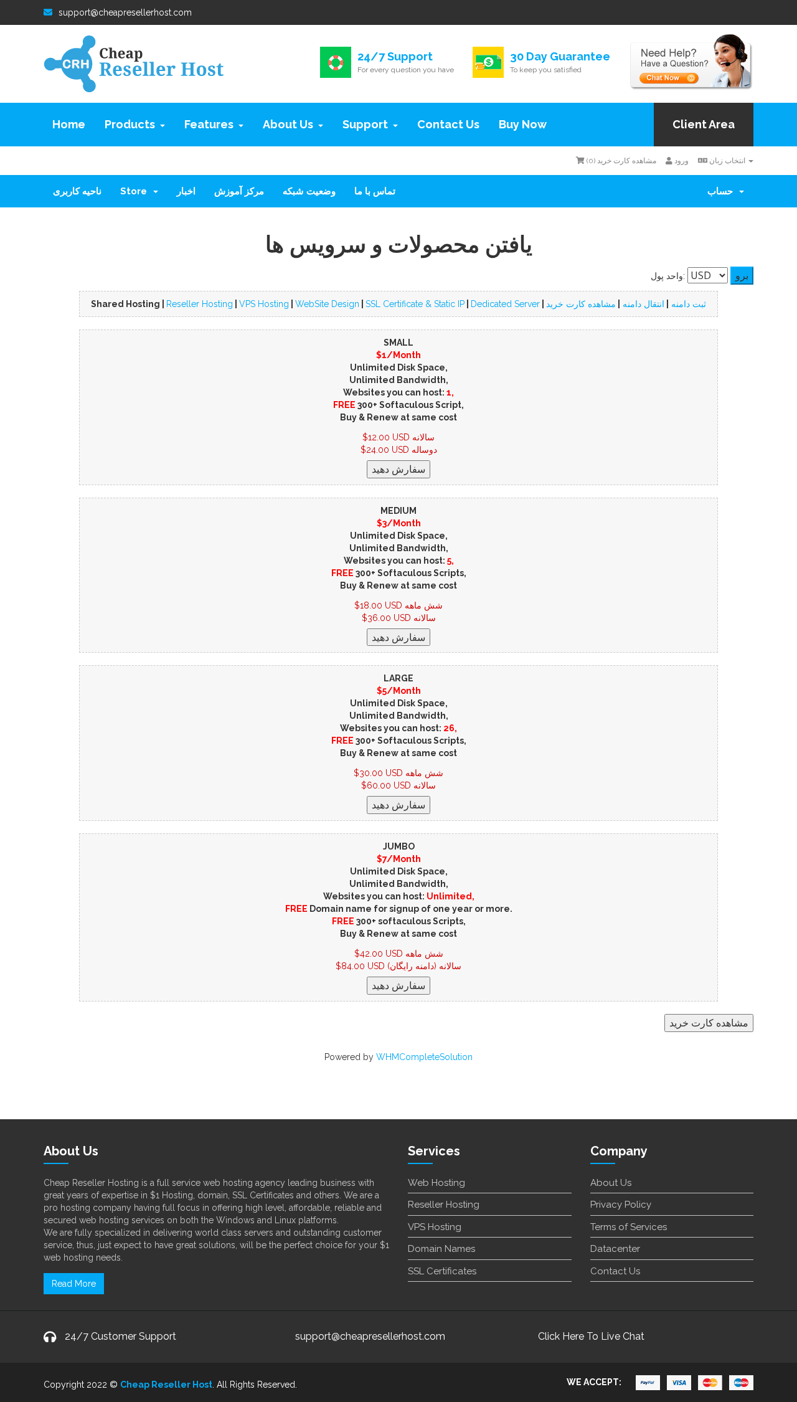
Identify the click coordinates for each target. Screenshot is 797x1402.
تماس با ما (374, 191)
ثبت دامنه (687, 304)
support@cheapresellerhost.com (125, 12)
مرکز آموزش (239, 191)
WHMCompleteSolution (424, 1057)
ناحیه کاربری (77, 191)
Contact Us (448, 124)
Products (130, 124)
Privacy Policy (620, 1204)
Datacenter (615, 1248)
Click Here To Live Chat (591, 1336)
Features (208, 124)
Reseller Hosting (199, 304)
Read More (74, 1284)
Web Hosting (436, 1182)
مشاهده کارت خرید (581, 304)
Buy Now (523, 124)
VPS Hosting (264, 304)
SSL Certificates (442, 1271)
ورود (680, 160)
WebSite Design (327, 304)
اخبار (186, 191)
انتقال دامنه (642, 304)
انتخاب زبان (727, 160)
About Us (288, 124)
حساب (722, 191)
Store (136, 191)
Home (68, 124)
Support (365, 124)
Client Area (703, 124)
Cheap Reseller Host (166, 1385)
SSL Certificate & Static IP (415, 304)
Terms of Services (628, 1227)
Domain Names (441, 1248)
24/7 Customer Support (120, 1336)
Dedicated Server (505, 304)
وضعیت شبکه (309, 191)
